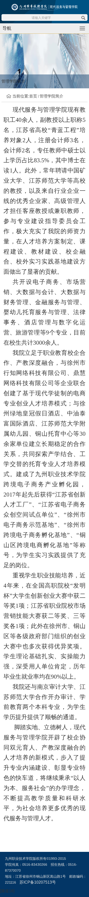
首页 (33, 96)
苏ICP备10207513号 (38, 882)
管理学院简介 (51, 96)
